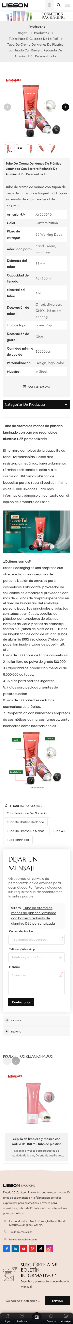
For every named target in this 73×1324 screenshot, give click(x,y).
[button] (65, 107)
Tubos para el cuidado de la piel (33, 38)
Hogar (22, 32)
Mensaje (14, 967)
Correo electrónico (21, 931)
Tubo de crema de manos (25, 831)
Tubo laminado (18, 840)
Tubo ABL (59, 831)
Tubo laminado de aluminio (27, 813)
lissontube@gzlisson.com (23, 1239)
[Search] (59, 5)
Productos (41, 32)
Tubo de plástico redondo (25, 822)
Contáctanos (21, 1002)
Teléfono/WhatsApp (22, 949)
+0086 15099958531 (20, 1232)
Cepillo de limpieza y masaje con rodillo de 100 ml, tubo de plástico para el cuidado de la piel (36, 1141)
